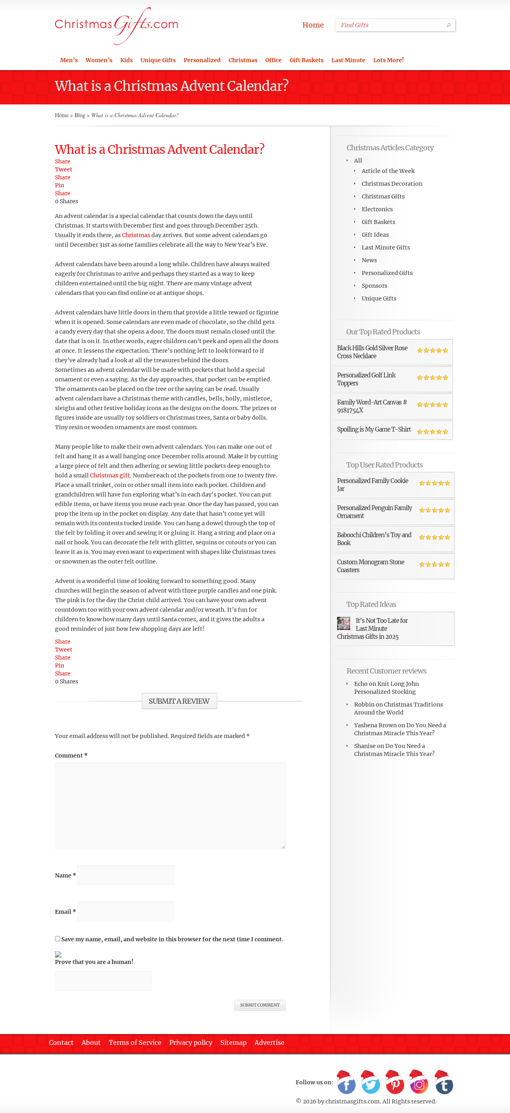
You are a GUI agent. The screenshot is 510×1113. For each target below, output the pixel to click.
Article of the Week (388, 171)
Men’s (69, 60)
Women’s (99, 60)
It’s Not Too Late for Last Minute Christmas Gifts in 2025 (372, 628)
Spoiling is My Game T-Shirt (374, 429)
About (91, 1042)
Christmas (243, 60)
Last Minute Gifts (386, 247)
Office (273, 60)
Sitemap (233, 1042)
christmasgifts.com (353, 1101)
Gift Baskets (307, 60)
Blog (80, 115)
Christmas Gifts (383, 196)
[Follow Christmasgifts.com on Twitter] (370, 1082)
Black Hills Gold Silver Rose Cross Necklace (372, 352)
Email (65, 911)
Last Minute (348, 60)
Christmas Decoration (392, 183)
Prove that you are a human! (94, 962)
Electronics (377, 209)
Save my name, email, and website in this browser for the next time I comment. (172, 939)
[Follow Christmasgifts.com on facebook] (346, 1082)
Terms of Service (135, 1042)
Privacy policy (190, 1042)
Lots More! (388, 60)
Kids (126, 60)
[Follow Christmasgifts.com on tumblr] (443, 1082)
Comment (71, 755)
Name (65, 875)
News (369, 260)
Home (313, 24)
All (358, 160)
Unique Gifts (158, 60)
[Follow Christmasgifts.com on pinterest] (394, 1082)
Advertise (269, 1042)
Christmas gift (110, 475)
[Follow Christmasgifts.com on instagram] (419, 1082)
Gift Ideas (375, 234)
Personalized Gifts (387, 273)
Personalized (202, 60)
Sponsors (374, 285)
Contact (61, 1042)
